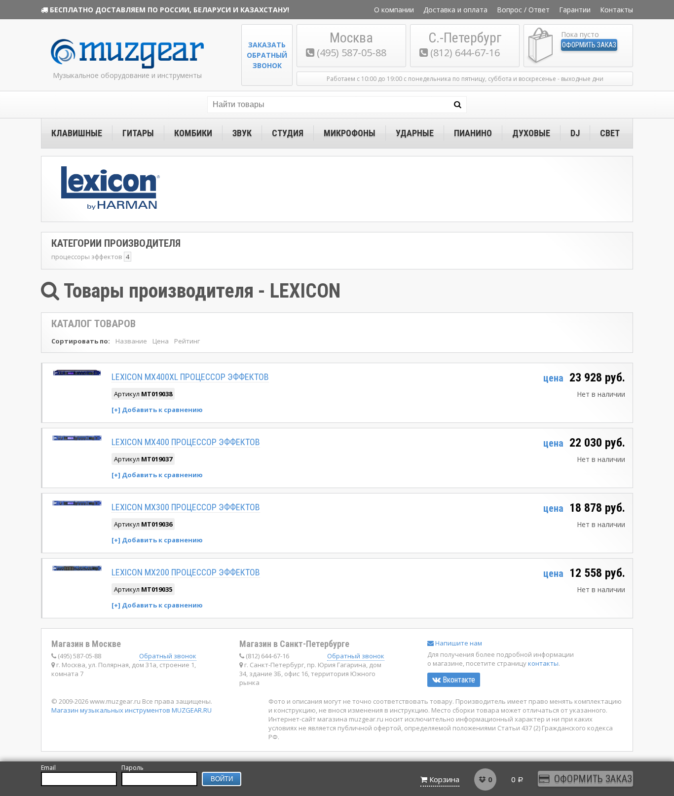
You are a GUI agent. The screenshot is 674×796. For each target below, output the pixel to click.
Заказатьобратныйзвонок (267, 55)
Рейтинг (187, 341)
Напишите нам (458, 643)
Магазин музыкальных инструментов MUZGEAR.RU (131, 710)
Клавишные (76, 133)
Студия (287, 133)
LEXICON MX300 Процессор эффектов (186, 507)
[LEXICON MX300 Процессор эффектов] (77, 503)
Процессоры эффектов (86, 256)
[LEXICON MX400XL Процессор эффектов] (77, 373)
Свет (610, 133)
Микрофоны (349, 133)
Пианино (473, 133)
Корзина (444, 779)
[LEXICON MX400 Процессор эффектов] (77, 438)
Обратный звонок (167, 655)
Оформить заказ (589, 45)
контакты (543, 663)
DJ (575, 133)
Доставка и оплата (455, 9)
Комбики (193, 133)
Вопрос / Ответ (523, 9)
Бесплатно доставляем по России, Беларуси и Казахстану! (169, 9)
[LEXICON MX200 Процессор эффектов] (77, 568)
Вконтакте (458, 679)
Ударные (415, 133)
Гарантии (575, 9)
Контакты (616, 9)
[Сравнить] (157, 409)
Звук (242, 133)
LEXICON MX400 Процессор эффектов (186, 442)
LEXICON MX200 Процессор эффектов (186, 572)
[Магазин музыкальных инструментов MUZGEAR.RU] (127, 66)
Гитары (138, 133)
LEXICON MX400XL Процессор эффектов (190, 377)
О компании (394, 9)
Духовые (531, 133)
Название (131, 341)
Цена (160, 341)
